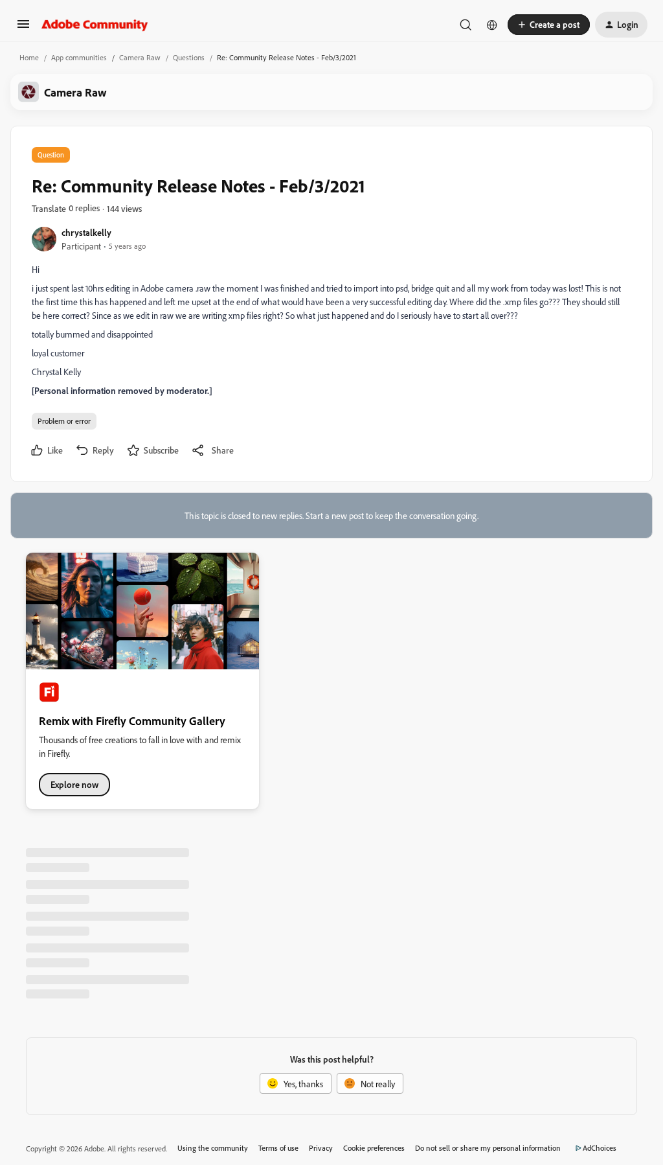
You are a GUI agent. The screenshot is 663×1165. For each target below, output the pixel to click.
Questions (189, 57)
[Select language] (492, 24)
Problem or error (64, 421)
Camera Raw (140, 57)
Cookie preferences (374, 1148)
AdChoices (599, 1148)
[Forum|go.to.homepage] (94, 24)
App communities (79, 57)
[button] (23, 28)
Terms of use (278, 1148)
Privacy (321, 1148)
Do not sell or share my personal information (488, 1148)
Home (29, 57)
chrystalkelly (86, 232)
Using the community (212, 1148)
